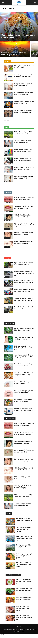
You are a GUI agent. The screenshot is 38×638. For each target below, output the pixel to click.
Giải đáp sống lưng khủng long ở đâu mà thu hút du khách (23, 547)
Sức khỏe (7, 61)
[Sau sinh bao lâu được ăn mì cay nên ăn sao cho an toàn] (8, 104)
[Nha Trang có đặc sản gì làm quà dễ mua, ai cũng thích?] (10, 565)
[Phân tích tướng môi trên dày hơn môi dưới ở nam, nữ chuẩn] (8, 199)
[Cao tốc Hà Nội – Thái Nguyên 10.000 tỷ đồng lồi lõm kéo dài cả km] (8, 274)
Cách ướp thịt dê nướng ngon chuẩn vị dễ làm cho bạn (24, 617)
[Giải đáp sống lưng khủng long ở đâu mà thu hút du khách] (10, 547)
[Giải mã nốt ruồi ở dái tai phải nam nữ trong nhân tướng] (8, 217)
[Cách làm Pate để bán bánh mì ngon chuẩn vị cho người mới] (10, 529)
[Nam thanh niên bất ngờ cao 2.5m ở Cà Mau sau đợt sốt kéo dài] (8, 291)
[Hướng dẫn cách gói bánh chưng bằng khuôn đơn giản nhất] (8, 330)
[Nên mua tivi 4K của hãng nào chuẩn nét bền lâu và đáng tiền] (8, 152)
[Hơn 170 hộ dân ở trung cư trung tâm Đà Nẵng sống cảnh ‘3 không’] (8, 283)
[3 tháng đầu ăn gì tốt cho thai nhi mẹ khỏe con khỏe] (8, 68)
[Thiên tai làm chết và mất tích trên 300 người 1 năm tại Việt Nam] (8, 300)
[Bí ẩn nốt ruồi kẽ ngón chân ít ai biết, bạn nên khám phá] (8, 479)
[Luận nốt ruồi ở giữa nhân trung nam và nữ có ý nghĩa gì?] (8, 235)
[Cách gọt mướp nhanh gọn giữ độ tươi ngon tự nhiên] (10, 591)
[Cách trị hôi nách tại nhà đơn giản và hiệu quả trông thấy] (8, 339)
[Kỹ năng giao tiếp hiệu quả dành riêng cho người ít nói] (8, 178)
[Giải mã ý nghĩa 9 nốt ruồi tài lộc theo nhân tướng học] (8, 488)
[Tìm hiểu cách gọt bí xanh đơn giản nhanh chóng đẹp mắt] (10, 582)
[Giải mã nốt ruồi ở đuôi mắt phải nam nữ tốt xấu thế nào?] (8, 244)
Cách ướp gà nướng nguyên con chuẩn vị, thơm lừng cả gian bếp (24, 556)
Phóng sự (6, 267)
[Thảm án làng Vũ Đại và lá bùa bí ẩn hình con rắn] (8, 309)
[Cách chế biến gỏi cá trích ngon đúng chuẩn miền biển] (19, 26)
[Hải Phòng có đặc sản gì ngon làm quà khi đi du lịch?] (8, 402)
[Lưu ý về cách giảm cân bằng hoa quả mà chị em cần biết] (8, 366)
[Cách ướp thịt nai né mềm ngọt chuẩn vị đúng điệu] (10, 600)
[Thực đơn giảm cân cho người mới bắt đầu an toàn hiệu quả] (8, 77)
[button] (35, 2)
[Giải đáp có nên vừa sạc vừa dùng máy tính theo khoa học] (8, 160)
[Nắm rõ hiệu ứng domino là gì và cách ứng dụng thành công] (8, 169)
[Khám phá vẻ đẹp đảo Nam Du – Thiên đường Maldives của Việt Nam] (8, 348)
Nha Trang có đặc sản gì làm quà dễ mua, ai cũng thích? (23, 564)
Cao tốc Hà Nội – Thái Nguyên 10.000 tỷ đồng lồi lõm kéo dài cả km (24, 273)
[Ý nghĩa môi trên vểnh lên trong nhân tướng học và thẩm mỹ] (8, 208)
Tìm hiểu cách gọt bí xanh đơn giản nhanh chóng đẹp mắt (24, 581)
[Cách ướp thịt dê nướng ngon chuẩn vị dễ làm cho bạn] (10, 618)
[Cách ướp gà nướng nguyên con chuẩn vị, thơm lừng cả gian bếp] (10, 556)
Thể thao (19, 626)
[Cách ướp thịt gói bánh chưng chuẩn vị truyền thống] (10, 609)
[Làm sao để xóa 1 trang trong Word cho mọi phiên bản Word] (8, 411)
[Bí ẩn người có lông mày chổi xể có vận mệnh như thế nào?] (8, 393)
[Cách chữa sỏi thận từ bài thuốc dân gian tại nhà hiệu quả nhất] (8, 357)
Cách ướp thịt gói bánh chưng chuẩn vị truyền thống (23, 608)
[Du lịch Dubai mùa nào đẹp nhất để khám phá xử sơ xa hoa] (10, 538)
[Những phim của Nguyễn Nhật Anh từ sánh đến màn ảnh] (8, 134)
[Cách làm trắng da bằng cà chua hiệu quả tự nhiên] (8, 384)
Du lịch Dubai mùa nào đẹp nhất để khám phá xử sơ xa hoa (24, 538)
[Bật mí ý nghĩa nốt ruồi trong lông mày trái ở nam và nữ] (8, 226)
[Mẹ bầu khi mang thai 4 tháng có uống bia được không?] (8, 95)
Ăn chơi (8, 523)
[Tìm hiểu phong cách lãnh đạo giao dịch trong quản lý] (8, 143)
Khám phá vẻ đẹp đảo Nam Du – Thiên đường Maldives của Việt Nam (23, 348)
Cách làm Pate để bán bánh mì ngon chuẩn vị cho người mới (24, 529)
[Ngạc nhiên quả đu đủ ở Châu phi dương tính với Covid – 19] (8, 265)
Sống (5, 137)
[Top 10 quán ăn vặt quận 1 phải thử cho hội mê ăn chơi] (10, 521)
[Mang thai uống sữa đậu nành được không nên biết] (8, 86)
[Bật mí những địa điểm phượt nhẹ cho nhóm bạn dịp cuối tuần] (15, 52)
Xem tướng (6, 202)
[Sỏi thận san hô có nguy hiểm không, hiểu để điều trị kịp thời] (8, 113)
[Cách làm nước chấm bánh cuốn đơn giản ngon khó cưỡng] (8, 375)
